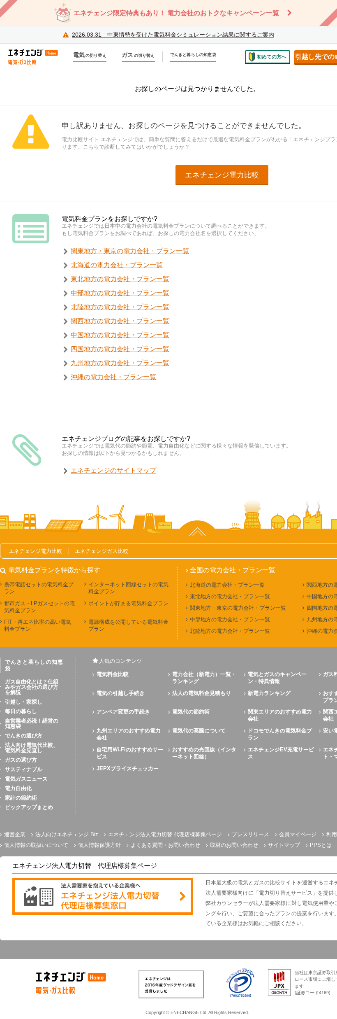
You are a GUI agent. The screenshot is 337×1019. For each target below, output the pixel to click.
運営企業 (14, 834)
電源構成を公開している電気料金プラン (128, 625)
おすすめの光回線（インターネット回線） (204, 753)
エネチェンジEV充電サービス (281, 753)
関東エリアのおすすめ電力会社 (280, 715)
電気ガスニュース (26, 779)
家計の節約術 (21, 798)
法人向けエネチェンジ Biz (66, 834)
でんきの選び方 (23, 735)
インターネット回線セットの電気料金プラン (128, 588)
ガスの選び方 (21, 760)
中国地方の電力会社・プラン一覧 (120, 334)
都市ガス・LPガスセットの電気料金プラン (39, 606)
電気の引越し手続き (121, 693)
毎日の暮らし (21, 711)
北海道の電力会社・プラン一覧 (117, 264)
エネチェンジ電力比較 (222, 175)
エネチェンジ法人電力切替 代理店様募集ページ (165, 834)
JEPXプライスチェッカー (128, 768)
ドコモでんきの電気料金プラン (280, 734)
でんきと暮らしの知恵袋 (193, 55)
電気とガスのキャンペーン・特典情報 (277, 677)
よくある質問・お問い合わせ (165, 845)
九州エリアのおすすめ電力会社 (129, 734)
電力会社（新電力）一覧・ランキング (204, 677)
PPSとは (321, 845)
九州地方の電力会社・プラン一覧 (120, 362)
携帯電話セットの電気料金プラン (39, 588)
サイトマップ (284, 845)
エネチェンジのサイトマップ (113, 470)
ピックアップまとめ (29, 807)
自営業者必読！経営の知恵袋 (31, 723)
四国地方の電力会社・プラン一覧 (120, 348)
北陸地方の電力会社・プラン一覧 (120, 306)
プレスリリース (250, 834)
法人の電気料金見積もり (201, 693)
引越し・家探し (23, 702)
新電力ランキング (269, 693)
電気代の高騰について (199, 731)
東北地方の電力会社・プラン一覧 (120, 278)
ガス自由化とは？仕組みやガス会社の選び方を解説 (31, 687)
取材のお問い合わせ (234, 845)
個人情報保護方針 (99, 845)
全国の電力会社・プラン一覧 (232, 570)
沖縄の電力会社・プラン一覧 (113, 376)
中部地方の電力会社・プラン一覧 (120, 292)
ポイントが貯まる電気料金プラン (128, 603)
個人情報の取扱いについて (36, 845)
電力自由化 (18, 788)
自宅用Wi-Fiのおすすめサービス (130, 753)
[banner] (102, 897)
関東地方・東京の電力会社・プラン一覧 (130, 250)
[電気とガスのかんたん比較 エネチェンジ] (37, 57)
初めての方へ (271, 57)
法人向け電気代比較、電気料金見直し (31, 747)
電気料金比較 (113, 674)
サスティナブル (23, 769)
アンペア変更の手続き (123, 712)
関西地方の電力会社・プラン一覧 (120, 320)
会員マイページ (297, 834)
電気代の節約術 (191, 712)
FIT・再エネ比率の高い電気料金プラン (37, 625)
